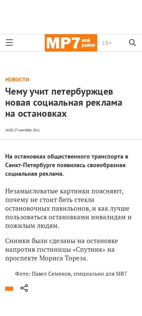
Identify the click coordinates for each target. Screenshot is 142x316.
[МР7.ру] (70, 42)
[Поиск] (132, 42)
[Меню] (9, 42)
